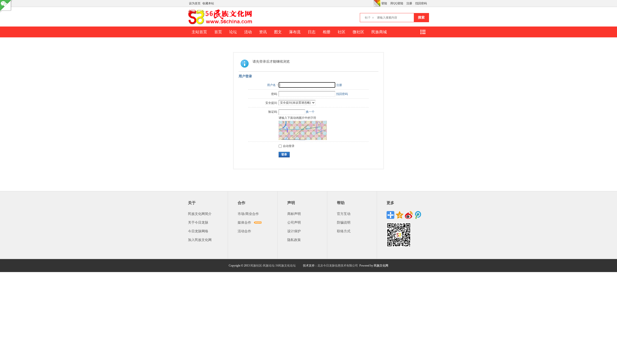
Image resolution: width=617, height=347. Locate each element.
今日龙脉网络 (198, 231)
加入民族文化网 (200, 240)
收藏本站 (208, 3)
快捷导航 (423, 32)
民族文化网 (381, 265)
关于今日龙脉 (198, 222)
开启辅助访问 (372, 3)
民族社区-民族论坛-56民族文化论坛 (273, 265)
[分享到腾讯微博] (418, 215)
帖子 (368, 17)
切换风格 (377, 3)
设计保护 (294, 231)
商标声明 (294, 214)
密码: (274, 94)
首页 (218, 32)
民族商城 (379, 32)
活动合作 (244, 231)
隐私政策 (294, 240)
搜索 (421, 17)
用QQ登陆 (396, 3)
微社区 (358, 32)
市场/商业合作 (248, 214)
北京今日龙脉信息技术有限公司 (337, 265)
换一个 (310, 111)
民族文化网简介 (200, 214)
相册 (326, 32)
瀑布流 (295, 32)
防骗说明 (343, 222)
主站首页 (199, 32)
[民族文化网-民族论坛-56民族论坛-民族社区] (221, 23)
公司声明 (294, 222)
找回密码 (421, 3)
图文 (278, 32)
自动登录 (289, 146)
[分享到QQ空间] (399, 215)
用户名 (271, 85)
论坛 (233, 32)
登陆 (384, 3)
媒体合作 (244, 222)
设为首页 (195, 3)
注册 (409, 3)
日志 (311, 32)
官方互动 (343, 214)
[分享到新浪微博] (409, 215)
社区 (341, 32)
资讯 (263, 32)
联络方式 (343, 231)
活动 (248, 32)
